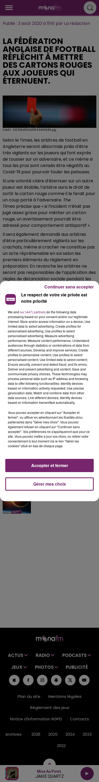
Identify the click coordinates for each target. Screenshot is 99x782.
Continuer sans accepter (69, 287)
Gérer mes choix (49, 484)
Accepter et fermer (49, 465)
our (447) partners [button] (33, 312)
